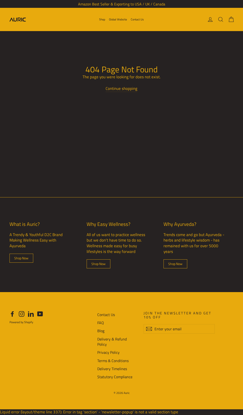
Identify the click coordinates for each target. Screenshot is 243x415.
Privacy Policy (108, 352)
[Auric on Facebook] (12, 314)
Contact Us (137, 19)
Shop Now (21, 258)
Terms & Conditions (113, 361)
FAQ (100, 323)
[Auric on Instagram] (21, 314)
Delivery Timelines (112, 369)
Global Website (118, 19)
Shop (102, 19)
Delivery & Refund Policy (112, 341)
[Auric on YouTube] (40, 314)
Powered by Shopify (21, 322)
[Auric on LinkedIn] (31, 314)
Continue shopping (121, 88)
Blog (100, 331)
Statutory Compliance (114, 377)
